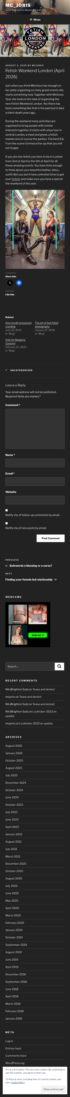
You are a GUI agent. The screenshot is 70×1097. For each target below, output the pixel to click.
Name (10, 455)
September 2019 (16, 944)
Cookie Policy (18, 1082)
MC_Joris (18, 5)
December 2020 (15, 863)
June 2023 (12, 819)
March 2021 (12, 856)
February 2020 (14, 922)
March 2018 (12, 1003)
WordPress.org (15, 1063)
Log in (9, 1041)
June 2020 (12, 893)
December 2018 (15, 974)
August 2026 (13, 745)
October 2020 (14, 871)
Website (10, 492)
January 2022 (13, 834)
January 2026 (13, 753)
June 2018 (11, 989)
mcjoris (38, 65)
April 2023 (12, 827)
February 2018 (14, 1011)
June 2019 (11, 959)
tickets (16, 179)
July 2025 (11, 775)
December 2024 (15, 782)
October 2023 (14, 804)
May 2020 (11, 900)
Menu (37, 19)
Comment (12, 405)
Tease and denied (43, 689)
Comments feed (15, 1055)
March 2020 (13, 915)
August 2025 (13, 768)
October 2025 (14, 760)
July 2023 (11, 812)
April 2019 (11, 967)
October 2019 (14, 937)
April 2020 (12, 908)
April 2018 (11, 996)
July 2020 (11, 886)
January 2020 (13, 930)
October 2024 (14, 790)
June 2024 (12, 797)
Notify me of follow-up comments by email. (32, 515)
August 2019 (13, 952)
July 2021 (11, 849)
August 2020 (13, 878)
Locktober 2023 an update (36, 723)
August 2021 (13, 841)
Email (10, 473)
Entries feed (13, 1048)
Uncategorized (21, 370)
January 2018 (13, 1018)
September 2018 (16, 981)
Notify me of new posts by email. (25, 528)
